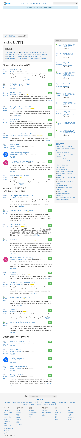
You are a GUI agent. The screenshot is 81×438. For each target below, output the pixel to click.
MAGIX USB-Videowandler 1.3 (20, 297)
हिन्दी (56, 404)
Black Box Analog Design (16, 154)
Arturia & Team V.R (15, 360)
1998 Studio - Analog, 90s (16, 108)
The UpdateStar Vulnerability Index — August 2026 (68, 85)
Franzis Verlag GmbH (15, 86)
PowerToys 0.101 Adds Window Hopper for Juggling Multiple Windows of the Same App (69, 74)
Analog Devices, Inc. (15, 94)
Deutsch (13, 402)
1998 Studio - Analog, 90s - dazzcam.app (20, 135)
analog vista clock (11, 58)
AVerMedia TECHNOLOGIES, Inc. (18, 163)
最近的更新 (39, 3)
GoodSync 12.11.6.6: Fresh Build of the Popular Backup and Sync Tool (69, 113)
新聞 (56, 415)
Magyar (51, 404)
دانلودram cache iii (62, 191)
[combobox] (64, 3)
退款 (17, 422)
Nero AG (12, 226)
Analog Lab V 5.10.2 (16, 119)
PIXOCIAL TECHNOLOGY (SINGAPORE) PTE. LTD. (22, 324)
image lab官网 (24, 52)
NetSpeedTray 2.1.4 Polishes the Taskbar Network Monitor (68, 64)
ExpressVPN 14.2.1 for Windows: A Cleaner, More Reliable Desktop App (69, 132)
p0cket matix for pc (63, 159)
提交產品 (70, 420)
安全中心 (19, 424)
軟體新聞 (31, 410)
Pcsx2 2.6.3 (13, 272)
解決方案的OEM (46, 412)
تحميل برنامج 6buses (62, 165)
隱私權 (18, 417)
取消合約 (19, 420)
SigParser (6, 430)
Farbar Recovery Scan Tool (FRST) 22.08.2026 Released (69, 94)
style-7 (11, 177)
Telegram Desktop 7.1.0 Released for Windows (69, 122)
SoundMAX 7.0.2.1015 (17, 92)
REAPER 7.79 (14, 239)
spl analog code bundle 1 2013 (33, 56)
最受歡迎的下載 (31, 3)
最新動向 (45, 3)
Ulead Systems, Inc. (15, 212)
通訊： (26, 396)
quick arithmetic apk (63, 199)
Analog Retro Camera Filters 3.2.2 (21, 107)
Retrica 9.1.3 (14, 310)
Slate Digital (13, 197)
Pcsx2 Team (13, 274)
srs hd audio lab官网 (12, 52)
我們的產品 (23, 3)
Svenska (72, 402)
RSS (30, 417)
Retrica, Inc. (13, 311)
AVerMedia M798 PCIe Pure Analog (21, 161)
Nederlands (47, 402)
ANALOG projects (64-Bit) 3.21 (20, 84)
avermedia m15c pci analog (14, 56)
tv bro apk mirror (62, 169)
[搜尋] (76, 3)
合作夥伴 (44, 410)
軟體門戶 (70, 410)
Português (60, 402)
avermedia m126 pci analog (38, 58)
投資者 (57, 419)
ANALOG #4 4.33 (15, 144)
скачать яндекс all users (64, 147)
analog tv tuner (23, 58)
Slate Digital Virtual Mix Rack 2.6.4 (21, 196)
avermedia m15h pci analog (14, 54)
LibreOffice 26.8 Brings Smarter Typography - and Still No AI (69, 45)
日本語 (36, 402)
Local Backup (7, 426)
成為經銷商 (71, 412)
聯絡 (17, 415)
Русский (66, 402)
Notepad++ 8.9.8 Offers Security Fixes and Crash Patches (69, 104)
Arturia (12, 71)
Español (19, 402)
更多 (50, 70)
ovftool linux (60, 167)
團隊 (56, 417)
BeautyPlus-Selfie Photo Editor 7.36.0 (22, 322)
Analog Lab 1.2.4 (15, 69)
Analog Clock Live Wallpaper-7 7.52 (21, 175)
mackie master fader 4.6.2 (65, 153)
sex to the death (62, 185)
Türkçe (25, 404)
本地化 (69, 415)
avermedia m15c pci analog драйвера (35, 54)
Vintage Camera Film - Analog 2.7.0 (21, 134)
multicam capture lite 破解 (65, 155)
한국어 (41, 402)
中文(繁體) (45, 404)
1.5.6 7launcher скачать (64, 157)
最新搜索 (60, 144)
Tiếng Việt (31, 404)
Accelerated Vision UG (15, 146)
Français (25, 402)
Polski (54, 402)
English (7, 402)
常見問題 (19, 412)
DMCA (18, 410)
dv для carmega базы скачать (66, 197)
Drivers (6, 415)
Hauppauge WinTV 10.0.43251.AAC (21, 210)
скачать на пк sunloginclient (65, 171)
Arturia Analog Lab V (17, 358)
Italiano (31, 402)
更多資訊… (28, 80)
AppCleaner (7, 433)
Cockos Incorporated (15, 241)
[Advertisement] (40, 22)
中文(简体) (38, 404)
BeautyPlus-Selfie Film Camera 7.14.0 (22, 283)
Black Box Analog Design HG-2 (20, 153)
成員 (43, 415)
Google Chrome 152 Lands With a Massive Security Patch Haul (68, 55)
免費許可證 (71, 417)
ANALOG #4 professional (18, 366)
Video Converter (8, 428)
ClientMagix (13, 299)
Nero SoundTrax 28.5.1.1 (18, 225)
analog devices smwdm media (39, 52)
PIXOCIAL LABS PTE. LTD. (16, 284)
